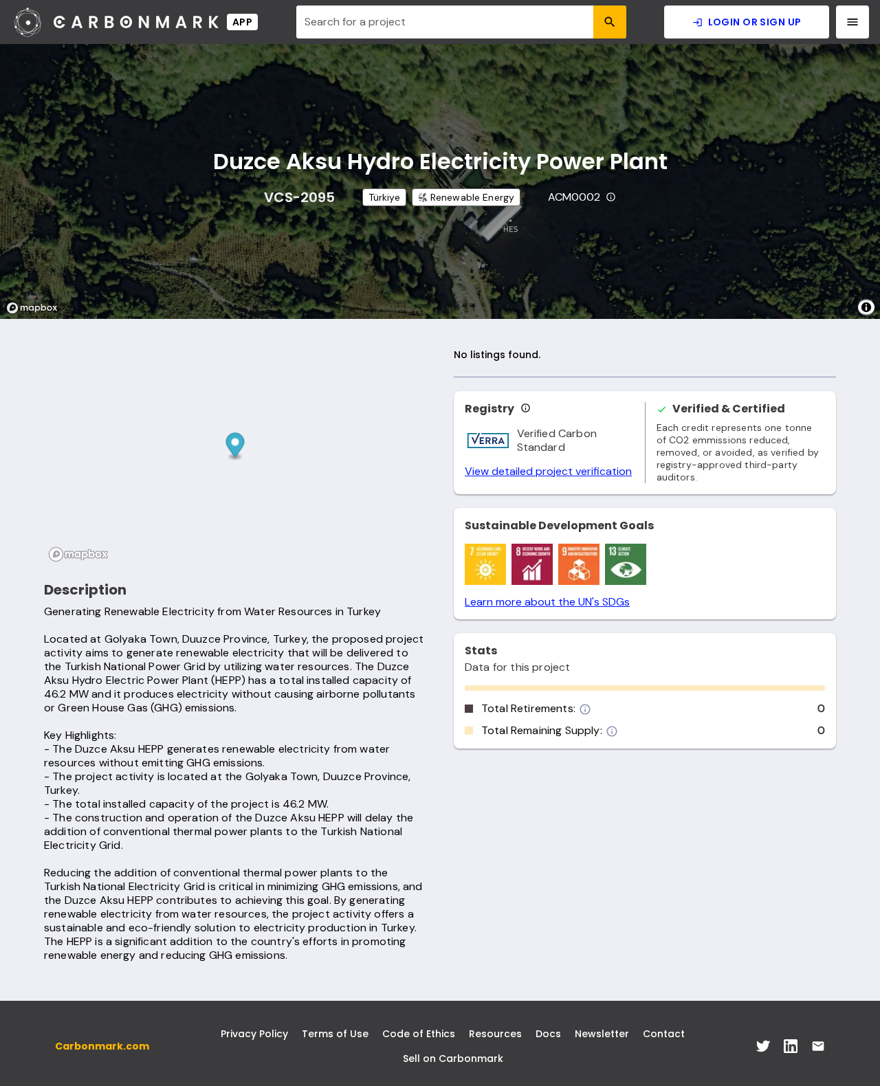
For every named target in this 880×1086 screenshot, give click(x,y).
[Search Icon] (609, 21)
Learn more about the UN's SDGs (547, 602)
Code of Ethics (418, 1033)
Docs (548, 1033)
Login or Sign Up (755, 22)
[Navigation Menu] (852, 21)
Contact (664, 1033)
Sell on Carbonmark (453, 1058)
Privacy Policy (254, 1033)
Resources (495, 1033)
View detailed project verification (548, 471)
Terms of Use (335, 1033)
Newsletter (602, 1033)
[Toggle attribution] (866, 307)
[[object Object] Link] (763, 1046)
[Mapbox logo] (36, 308)
